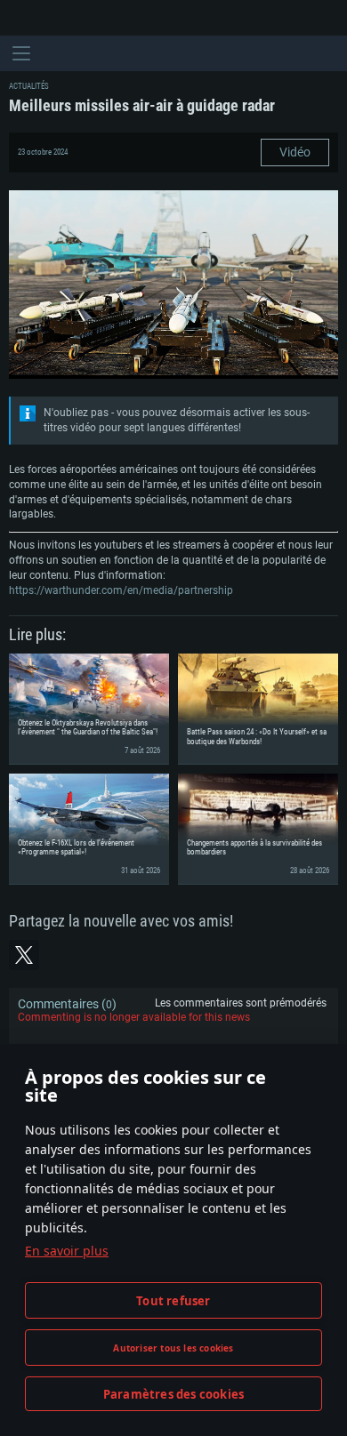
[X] (24, 955)
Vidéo (295, 152)
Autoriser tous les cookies (173, 1348)
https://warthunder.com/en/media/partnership (121, 590)
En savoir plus (67, 1250)
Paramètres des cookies (173, 1394)
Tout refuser (173, 1301)
